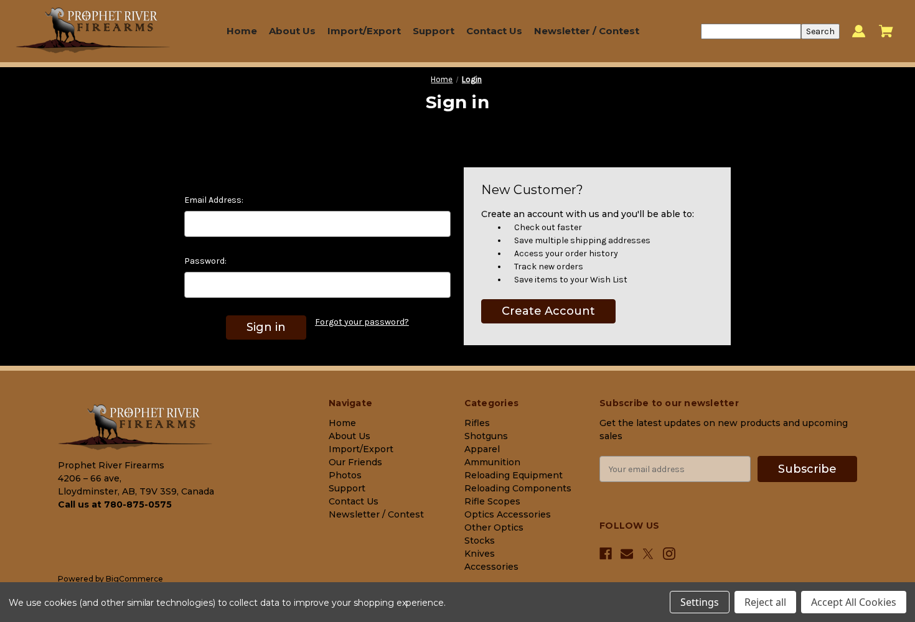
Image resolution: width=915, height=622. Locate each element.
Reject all (765, 602)
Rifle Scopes (492, 501)
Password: (205, 261)
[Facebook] (605, 553)
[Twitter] (648, 554)
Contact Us (494, 31)
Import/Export (364, 31)
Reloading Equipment (513, 475)
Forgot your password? (362, 322)
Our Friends (355, 462)
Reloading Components (517, 488)
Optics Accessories (507, 514)
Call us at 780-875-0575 (115, 504)
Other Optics (493, 527)
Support (433, 31)
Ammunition (492, 462)
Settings (699, 602)
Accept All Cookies (853, 602)
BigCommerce (134, 578)
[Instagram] (669, 553)
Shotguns (486, 436)
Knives (479, 553)
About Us (292, 31)
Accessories (491, 566)
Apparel (482, 449)
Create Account (548, 311)
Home (242, 31)
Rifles (477, 423)
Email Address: (213, 200)
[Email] (627, 553)
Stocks (479, 540)
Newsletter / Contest (586, 31)
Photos (345, 475)
